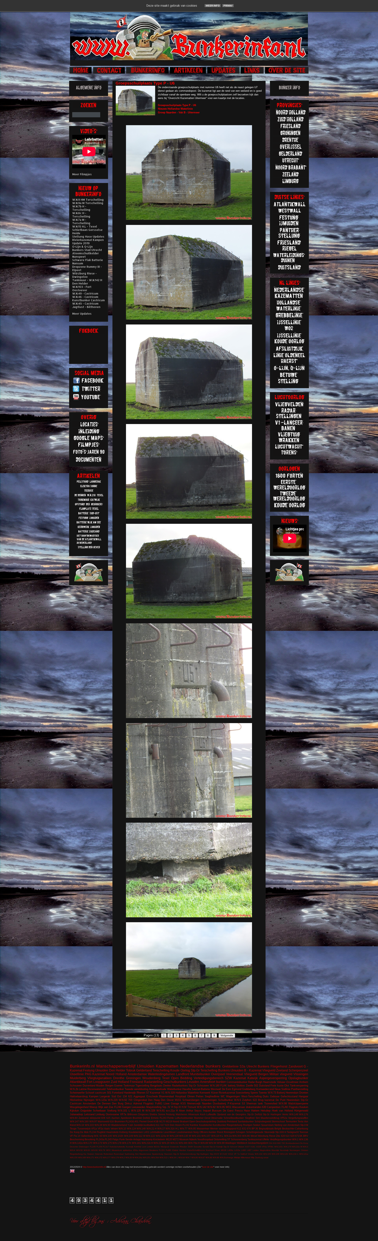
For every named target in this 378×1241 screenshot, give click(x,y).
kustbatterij (149, 1125)
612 (239, 1128)
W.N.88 (209, 1157)
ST (228, 1139)
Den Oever (167, 1099)
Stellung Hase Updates (88, 236)
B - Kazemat (252, 1070)
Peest (220, 1132)
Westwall (216, 1089)
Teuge (73, 1128)
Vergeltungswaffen (298, 1118)
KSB (156, 1121)
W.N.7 (188, 1157)
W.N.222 (89, 1125)
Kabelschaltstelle (117, 1147)
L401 (146, 1132)
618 (275, 1143)
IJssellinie (77, 1074)
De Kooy (304, 1143)
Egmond (236, 1089)
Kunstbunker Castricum (88, 300)
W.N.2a (228, 1136)
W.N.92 (123, 1099)
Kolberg (123, 1132)
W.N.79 (102, 1150)
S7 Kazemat (153, 1092)
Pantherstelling (299, 1089)
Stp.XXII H (280, 1132)
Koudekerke (205, 1125)
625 (108, 1118)
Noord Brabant (180, 1121)
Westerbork (117, 1150)
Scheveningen (209, 1099)
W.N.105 (267, 1154)
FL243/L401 (132, 1121)
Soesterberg (243, 1092)
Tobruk (130, 1070)
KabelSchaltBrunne (196, 1150)
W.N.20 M (129, 1157)
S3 (243, 1103)
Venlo (285, 1114)
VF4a (264, 1147)
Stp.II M (304, 1125)
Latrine (83, 1089)
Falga (115, 1139)
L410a (237, 1150)
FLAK (285, 1107)
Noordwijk (284, 1150)
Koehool (210, 1150)
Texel (166, 1078)
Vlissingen (300, 1074)
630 (264, 1107)
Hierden (182, 1150)
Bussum (216, 1110)
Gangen (126, 1107)
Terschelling (161, 1070)
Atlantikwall (78, 1081)
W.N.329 (170, 1092)
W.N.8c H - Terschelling (81, 214)
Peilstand (232, 1121)
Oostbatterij (219, 1103)
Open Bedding (181, 1078)
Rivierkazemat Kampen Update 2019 (88, 241)
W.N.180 (215, 1085)
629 (292, 1136)
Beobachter (288, 1128)
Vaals (107, 1128)
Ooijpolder (86, 1110)
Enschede (152, 1096)
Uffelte (265, 1139)
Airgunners (143, 1150)
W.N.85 (221, 1107)
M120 (169, 1139)
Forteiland (117, 1092)
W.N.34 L (174, 1157)
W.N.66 (94, 1150)
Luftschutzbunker (184, 1118)
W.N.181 (136, 1143)
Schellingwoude (254, 1132)
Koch (203, 1114)
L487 (249, 1150)
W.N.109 (128, 1136)
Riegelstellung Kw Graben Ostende (86, 1154)
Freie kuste (277, 1085)
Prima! (228, 5)
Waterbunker (174, 1089)
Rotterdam (108, 1154)
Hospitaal (180, 1096)
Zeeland (282, 1070)
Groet (150, 1121)
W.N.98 (283, 1103)
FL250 (99, 1147)
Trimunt (191, 1107)
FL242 (186, 1125)
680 (279, 1143)
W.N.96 (216, 1157)
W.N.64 (181, 1157)
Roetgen (247, 1125)
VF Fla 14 (75, 1136)
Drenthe (118, 1078)
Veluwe (281, 1082)
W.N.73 (272, 1092)
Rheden (183, 1147)
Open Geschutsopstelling (202, 1121)
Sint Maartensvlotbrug (267, 1118)
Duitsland (264, 1085)
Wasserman (203, 1128)
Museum (184, 1139)
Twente (263, 1092)
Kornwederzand (265, 1089)
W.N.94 (212, 1143)
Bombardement (293, 1143)
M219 (169, 1121)
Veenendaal (234, 1074)
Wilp (253, 1157)
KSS (183, 1103)
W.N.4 (72, 1150)
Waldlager (230, 1143)
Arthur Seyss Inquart (198, 1110)
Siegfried (250, 1118)
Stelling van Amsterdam (287, 1125)
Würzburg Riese (266, 1136)
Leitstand (89, 1114)
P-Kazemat (234, 1103)
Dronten (303, 1092)
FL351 (162, 1150)
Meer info (213, 5)
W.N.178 (116, 1143)
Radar (251, 1082)
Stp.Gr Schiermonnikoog (184, 1154)
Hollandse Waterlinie (187, 1092)
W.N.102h (118, 1136)
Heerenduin (293, 1099)
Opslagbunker (298, 1078)
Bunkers (263, 1066)
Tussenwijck (84, 1128)
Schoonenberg (239, 1139)
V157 (247, 1147)
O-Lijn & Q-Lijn (82, 246)
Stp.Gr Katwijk (216, 1147)
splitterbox (127, 1150)
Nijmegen (89, 1099)
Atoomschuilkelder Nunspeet (85, 255)
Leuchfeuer (170, 1132)
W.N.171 (90, 1157)
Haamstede (112, 1132)
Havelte (186, 1089)
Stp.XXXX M (215, 1154)
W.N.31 (174, 1143)
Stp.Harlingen (202, 1154)
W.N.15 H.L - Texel (84, 226)
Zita (278, 1136)
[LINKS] (252, 73)
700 (283, 1143)
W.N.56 (79, 1150)
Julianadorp (76, 1114)
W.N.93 (106, 1125)
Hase (247, 1110)
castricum (100, 1092)
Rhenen (141, 1092)
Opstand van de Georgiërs (231, 1114)
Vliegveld (268, 1070)
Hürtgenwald (301, 1110)
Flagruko (294, 1107)
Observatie (217, 1118)
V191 (252, 1147)
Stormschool (278, 1121)
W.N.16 (80, 1125)
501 (109, 1092)
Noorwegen (295, 1150)
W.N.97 (93, 1121)
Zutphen (246, 1099)
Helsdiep (266, 1110)
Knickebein (159, 1139)
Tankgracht (293, 1132)
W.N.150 (74, 1157)
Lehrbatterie (156, 1132)
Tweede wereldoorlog (136, 1089)
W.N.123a (101, 1099)
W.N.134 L (293, 1154)
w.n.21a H (172, 1110)
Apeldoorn (126, 1118)
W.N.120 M (137, 1110)
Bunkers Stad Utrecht (87, 250)
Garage (175, 1103)
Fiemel (143, 1121)
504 (270, 1143)
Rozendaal (119, 1154)
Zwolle (249, 1085)
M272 (176, 1139)
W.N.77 (183, 1128)
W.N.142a (77, 1143)
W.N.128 (174, 1136)
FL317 (106, 1147)
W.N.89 (204, 1143)
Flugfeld (101, 1132)
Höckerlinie (76, 1099)
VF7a (123, 1114)
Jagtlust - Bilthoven (86, 307)
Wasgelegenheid (79, 1107)
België (277, 1128)
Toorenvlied (270, 1103)
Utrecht (251, 1066)
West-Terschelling (251, 1096)
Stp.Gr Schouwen (199, 1085)
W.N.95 (192, 1128)
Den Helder (117, 1070)
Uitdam (241, 1147)
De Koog (75, 1132)
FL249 (93, 1147)
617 (162, 1125)
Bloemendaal (166, 1096)
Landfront (182, 1074)
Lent (144, 1147)
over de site (207, 1167)
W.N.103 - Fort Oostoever (81, 288)
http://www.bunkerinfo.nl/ (94, 1167)
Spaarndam (267, 1125)
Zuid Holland (120, 1081)
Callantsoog (301, 1128)
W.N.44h (183, 1143)
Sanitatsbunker (246, 1121)
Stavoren (168, 1154)
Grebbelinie (230, 1066)
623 (167, 1125)
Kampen (93, 1096)
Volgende (226, 1035)
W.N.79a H (194, 1143)
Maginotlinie (265, 1150)
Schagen (240, 1132)
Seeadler (198, 1147)
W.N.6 (237, 1099)
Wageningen (233, 1096)
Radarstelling (153, 1081)
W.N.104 (258, 1154)
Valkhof (243, 1154)
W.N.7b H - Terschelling (81, 208)
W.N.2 (122, 1157)
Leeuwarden (138, 1107)
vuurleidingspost (227, 1128)
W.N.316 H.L (172, 1128)
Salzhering (129, 1154)
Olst (286, 1085)
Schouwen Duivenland (82, 1085)
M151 (178, 1099)
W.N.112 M (139, 1136)
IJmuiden (145, 1066)
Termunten (291, 1121)
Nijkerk (193, 1139)
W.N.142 (202, 1107)
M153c (157, 1147)
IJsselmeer (292, 1082)
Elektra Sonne (157, 1114)
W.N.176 (303, 1114)
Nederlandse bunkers (200, 1066)
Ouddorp (221, 1121)
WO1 (228, 1107)
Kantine (194, 1125)
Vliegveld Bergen (256, 1074)
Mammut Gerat (202, 1118)
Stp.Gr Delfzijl (254, 1114)
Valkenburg (87, 1136)
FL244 (92, 1132)
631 (244, 1128)
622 (255, 1099)
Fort (89, 1081)
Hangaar (303, 1096)
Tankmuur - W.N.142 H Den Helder (87, 281)
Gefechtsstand (289, 1096)
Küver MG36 (220, 1150)
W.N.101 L (124, 1110)
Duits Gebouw (271, 1096)
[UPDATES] (223, 73)
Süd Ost (116, 1096)
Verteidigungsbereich (208, 1078)
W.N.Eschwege (226, 1157)
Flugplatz (148, 1103)
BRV (305, 1136)
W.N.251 (147, 1157)
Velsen (114, 1128)
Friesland (136, 1081)
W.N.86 (246, 1136)
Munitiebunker (200, 1074)
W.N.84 (74, 1118)
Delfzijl (146, 1118)
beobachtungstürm (258, 1143)
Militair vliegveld (281, 1074)
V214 (230, 1154)
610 (287, 1136)
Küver (214, 1092)
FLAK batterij (227, 1085)
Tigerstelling (142, 1085)
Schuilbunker (225, 1099)
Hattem (255, 1110)
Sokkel (256, 1125)
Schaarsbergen (190, 1099)
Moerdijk (275, 1150)
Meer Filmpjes (82, 174)
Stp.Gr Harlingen (272, 1114)
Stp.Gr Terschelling (204, 1070)
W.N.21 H (151, 1128)
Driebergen (84, 1147)
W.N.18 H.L (217, 1136)
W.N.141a (303, 1154)
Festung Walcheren (176, 1114)
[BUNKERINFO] (148, 73)
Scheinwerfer (77, 1092)
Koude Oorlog (180, 1070)
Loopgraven (101, 1081)
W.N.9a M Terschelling (87, 203)
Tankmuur (129, 1085)
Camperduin (274, 1107)
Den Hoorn (176, 1125)
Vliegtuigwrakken (99, 1078)
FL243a (100, 1139)
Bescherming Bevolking (82, 1139)
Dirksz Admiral (133, 1103)
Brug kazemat (266, 1099)
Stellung (111, 1110)
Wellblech (242, 1143)
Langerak (105, 1096)
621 (130, 1096)
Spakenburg (157, 1154)
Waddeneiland (119, 1125)
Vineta (251, 1154)
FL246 (117, 1107)
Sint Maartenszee (143, 1154)
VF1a (94, 1128)
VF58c (270, 1147)
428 (283, 1136)
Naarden (206, 1103)
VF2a (100, 1128)
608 (103, 1118)
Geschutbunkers (174, 1081)
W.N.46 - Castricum (85, 296)
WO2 (108, 1150)
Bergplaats (156, 1085)
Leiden (256, 1150)
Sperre (254, 1092)
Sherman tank (254, 1103)
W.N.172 (98, 1157)
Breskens (153, 1150)
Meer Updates (82, 313)
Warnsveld (103, 1121)
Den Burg (117, 1103)
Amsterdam (89, 1103)
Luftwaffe (211, 1114)
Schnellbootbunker (234, 1118)
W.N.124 (131, 1128)
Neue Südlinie (282, 1089)
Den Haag (154, 1099)
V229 (258, 1147)
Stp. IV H (167, 1107)
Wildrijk (237, 1157)
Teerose (303, 1132)
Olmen (191, 1096)
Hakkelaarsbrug (79, 1096)
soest (265, 1157)
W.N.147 (74, 1121)
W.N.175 (107, 1143)
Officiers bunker (207, 1132)
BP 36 (255, 1128)
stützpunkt (95, 1118)
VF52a (283, 1118)
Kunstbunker (219, 1125)
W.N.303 (236, 1136)
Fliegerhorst (279, 1066)
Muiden (100, 1085)
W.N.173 (97, 1143)
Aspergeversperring (273, 1078)
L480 (243, 1150)
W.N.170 (87, 1143)
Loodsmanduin (185, 1132)
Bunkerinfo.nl (82, 1066)
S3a (242, 1066)
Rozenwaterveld (96, 1089)
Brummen (120, 1121)
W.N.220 (113, 1099)
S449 (190, 1147)
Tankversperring (299, 1085)
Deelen (167, 1085)
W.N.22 (157, 1143)
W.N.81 (161, 1110)
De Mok (84, 1132)
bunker (221, 1081)
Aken (182, 1110)
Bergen (109, 1085)
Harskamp (147, 1139)
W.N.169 (82, 1157)
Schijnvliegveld (263, 1121)
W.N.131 (196, 1136)
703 (130, 1099)
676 (249, 1128)
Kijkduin (74, 1110)
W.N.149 (293, 1114)
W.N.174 (287, 1147)
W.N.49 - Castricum (85, 293)
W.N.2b (74, 1089)
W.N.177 (107, 1157)
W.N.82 (211, 1107)
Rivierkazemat (227, 1092)
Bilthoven (132, 1114)
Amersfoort (207, 1081)
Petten (199, 1096)
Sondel (206, 1147)
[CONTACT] (109, 73)
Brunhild (137, 1118)
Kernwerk (205, 1092)
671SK (298, 1136)
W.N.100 (107, 1136)
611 (158, 1125)
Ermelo (155, 1118)
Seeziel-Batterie (201, 1089)
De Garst (228, 1110)
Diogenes (143, 1114)
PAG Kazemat (95, 1074)
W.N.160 (84, 1121)
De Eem (226, 1089)
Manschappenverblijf (115, 1066)
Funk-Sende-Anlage (130, 1139)
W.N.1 (295, 1139)
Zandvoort (295, 1066)
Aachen (115, 1118)
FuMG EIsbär (172, 1150)
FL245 (108, 1139)
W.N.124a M (162, 1136)
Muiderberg (78, 1078)
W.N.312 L (164, 1157)
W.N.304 (155, 1157)
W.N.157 (205, 1136)
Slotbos (240, 1085)
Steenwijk (269, 1132)
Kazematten (167, 1066)
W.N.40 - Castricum (85, 303)
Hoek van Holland (282, 1110)
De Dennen (104, 1103)
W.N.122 (150, 1136)
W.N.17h (126, 1143)
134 (125, 1096)
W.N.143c (278, 1147)
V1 (162, 1092)
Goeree (118, 1085)
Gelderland (144, 1070)
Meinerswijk (194, 1103)
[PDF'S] (89, 461)
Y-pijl (130, 1125)
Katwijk (252, 1078)
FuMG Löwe (162, 1103)
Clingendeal (140, 1099)
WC (223, 1096)
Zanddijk (138, 1125)
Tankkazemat (254, 1139)
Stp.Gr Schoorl (230, 1147)
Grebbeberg (248, 1089)
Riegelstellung (234, 1125)
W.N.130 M (185, 1136)
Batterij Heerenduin (287, 1092)
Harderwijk (130, 1092)
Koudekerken (136, 1132)
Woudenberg (151, 1078)
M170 (162, 1121)
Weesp (93, 1107)
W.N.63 (87, 1150)
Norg (196, 1132)
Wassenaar (238, 1107)
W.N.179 (115, 1157)
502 (256, 1085)
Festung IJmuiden (95, 1070)
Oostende (174, 1147)
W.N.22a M (297, 1147)
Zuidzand (84, 1118)
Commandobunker (237, 1082)
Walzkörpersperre (298, 1103)
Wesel (254, 1136)
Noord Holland (116, 1074)
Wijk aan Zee (105, 1107)
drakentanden (253, 1107)
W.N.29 (166, 1143)
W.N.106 (275, 1154)
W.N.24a (138, 1157)
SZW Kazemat (235, 1078)
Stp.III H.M (180, 1107)
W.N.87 (201, 1157)
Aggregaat (139, 1096)
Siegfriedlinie (212, 1096)
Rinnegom (229, 1132)
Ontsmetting (220, 1139)
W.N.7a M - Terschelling (81, 221)
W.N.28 (98, 1125)
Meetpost (165, 1147)
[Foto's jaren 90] (89, 454)
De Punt (280, 1099)
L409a (230, 1150)
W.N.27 (161, 1128)
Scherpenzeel (298, 1070)
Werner (214, 1128)
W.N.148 (141, 1128)
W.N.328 (150, 1110)
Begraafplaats (266, 1128)
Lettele (150, 1147)
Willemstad (245, 1157)
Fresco (239, 1110)
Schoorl (89, 1092)
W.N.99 (221, 1143)
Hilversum (193, 1114)
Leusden (193, 1081)
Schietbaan (99, 1110)
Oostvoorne (112, 1114)
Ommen (304, 1150)
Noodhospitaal (205, 1139)
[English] (73, 1171)
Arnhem (303, 1082)
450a (135, 1150)
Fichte (170, 1118)
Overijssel (218, 1074)
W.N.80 (194, 1157)
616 (112, 1121)
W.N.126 (284, 1154)
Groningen (133, 1078)
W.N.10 (122, 1128)
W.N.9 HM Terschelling (88, 199)
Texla (300, 1121)
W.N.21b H (147, 1143)
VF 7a (237, 1154)
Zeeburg (259, 1157)
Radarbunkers (180, 1085)
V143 (224, 1154)
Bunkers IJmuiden (230, 1070)
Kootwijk (129, 1147)
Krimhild (137, 1147)
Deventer (74, 1147)
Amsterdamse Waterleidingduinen (151, 1074)
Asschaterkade (157, 1089)
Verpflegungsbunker (281, 1139)
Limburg (100, 1114)
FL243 (163, 1118)
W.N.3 (305, 1147)
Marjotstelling (153, 1107)
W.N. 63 (98, 1136)
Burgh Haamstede (266, 1082)
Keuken (303, 1107)
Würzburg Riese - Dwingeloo (84, 275)
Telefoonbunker (115, 1089)
